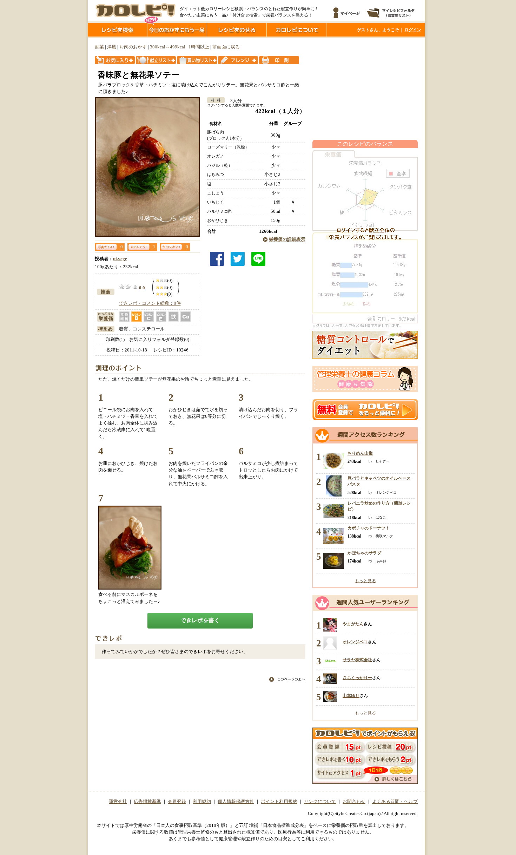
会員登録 (177, 801)
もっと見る (365, 581)
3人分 (234, 100)
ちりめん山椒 (360, 453)
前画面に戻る (226, 47)
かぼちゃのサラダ (364, 553)
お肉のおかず (133, 47)
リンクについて (320, 801)
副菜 (99, 47)
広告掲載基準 (147, 801)
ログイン (412, 30)
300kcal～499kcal (167, 47)
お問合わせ (354, 801)
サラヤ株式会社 (357, 660)
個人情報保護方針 (236, 801)
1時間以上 (198, 47)
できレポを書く (200, 620)
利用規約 (202, 801)
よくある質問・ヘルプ (395, 801)
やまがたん (353, 624)
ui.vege (120, 258)
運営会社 (118, 801)
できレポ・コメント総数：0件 (150, 303)
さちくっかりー (357, 678)
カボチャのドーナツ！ (369, 528)
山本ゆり (351, 695)
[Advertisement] (365, 89)
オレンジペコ (355, 642)
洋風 (111, 47)
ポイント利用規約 (279, 801)
